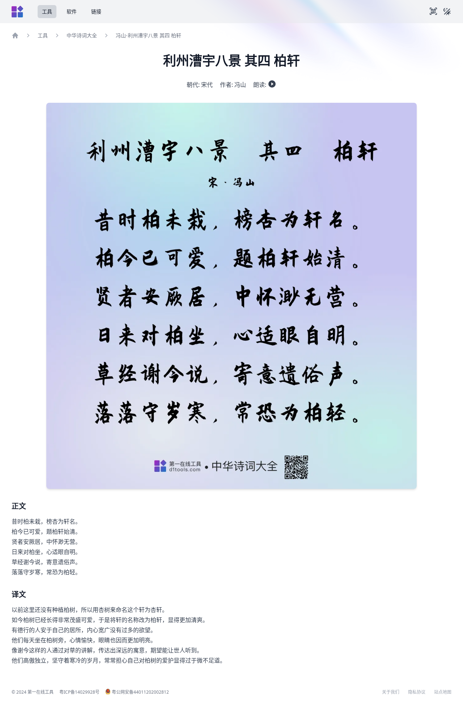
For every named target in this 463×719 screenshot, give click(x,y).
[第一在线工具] (17, 11)
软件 (72, 11)
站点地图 (442, 692)
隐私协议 (416, 692)
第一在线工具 (40, 692)
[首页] (15, 35)
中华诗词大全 (82, 35)
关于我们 (390, 692)
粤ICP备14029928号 (79, 692)
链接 (96, 11)
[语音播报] (272, 84)
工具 (47, 11)
